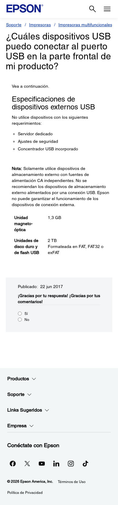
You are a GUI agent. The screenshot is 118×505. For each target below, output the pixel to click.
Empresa (17, 425)
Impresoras (40, 24)
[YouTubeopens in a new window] (41, 463)
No (27, 320)
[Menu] (107, 9)
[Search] (92, 9)
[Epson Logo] (25, 8)
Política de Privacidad (25, 493)
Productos (18, 378)
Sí (26, 314)
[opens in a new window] (85, 463)
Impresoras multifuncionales (85, 24)
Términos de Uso (72, 482)
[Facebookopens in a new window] (12, 463)
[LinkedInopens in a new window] (56, 463)
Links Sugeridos (24, 410)
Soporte (13, 24)
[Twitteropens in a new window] (27, 463)
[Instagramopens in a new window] (70, 463)
